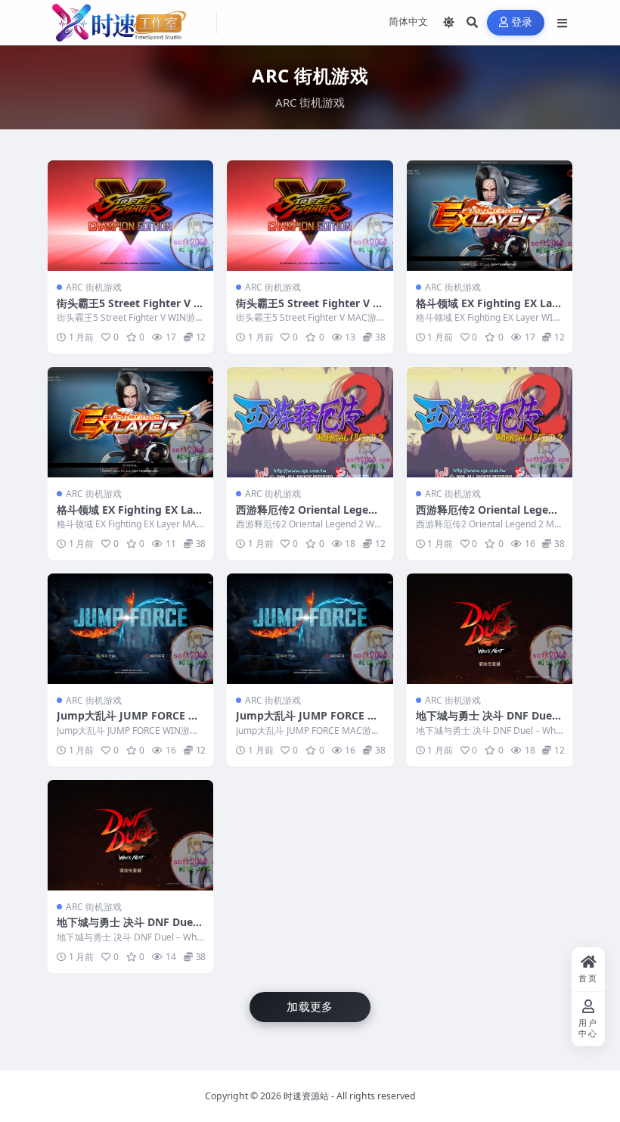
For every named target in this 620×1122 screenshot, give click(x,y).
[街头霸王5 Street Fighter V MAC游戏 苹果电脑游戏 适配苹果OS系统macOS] (309, 215)
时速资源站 (306, 1095)
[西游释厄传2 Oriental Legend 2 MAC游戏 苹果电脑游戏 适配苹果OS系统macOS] (489, 422)
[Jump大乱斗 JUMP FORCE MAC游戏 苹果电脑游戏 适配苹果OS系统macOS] (309, 628)
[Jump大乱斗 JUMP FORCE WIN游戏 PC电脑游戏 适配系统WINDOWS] (130, 628)
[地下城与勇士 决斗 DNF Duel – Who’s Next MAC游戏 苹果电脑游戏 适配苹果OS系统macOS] (130, 835)
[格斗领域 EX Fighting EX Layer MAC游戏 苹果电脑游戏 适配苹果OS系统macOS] (130, 422)
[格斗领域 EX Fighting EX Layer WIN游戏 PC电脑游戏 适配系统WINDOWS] (489, 215)
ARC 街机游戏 (94, 287)
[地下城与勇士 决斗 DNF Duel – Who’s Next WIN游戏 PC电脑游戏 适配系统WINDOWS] (489, 628)
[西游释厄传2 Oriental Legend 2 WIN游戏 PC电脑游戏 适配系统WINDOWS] (309, 422)
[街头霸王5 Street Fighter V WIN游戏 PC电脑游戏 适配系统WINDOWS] (130, 215)
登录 (522, 22)
